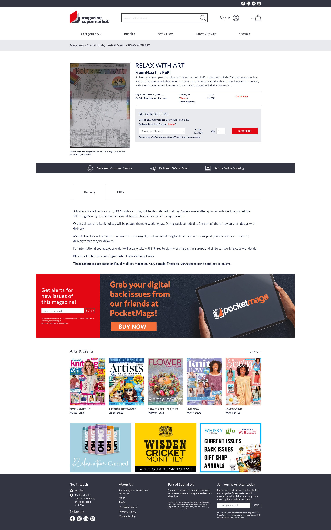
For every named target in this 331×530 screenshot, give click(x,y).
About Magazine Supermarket (133, 490)
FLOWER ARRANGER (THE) (163, 409)
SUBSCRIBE (244, 131)
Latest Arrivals (206, 34)
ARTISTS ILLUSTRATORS (122, 409)
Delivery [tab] (89, 192)
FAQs (122, 502)
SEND (256, 505)
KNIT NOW (193, 409)
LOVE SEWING (234, 409)
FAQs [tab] (120, 192)
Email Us (79, 490)
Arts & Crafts (82, 351)
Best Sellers (165, 34)
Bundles (129, 34)
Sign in (225, 17)
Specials (244, 34)
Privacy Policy (127, 511)
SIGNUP (90, 310)
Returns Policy (128, 507)
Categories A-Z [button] (91, 34)
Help (122, 497)
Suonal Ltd (124, 493)
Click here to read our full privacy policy (54, 323)
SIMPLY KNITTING (80, 409)
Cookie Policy (127, 516)
